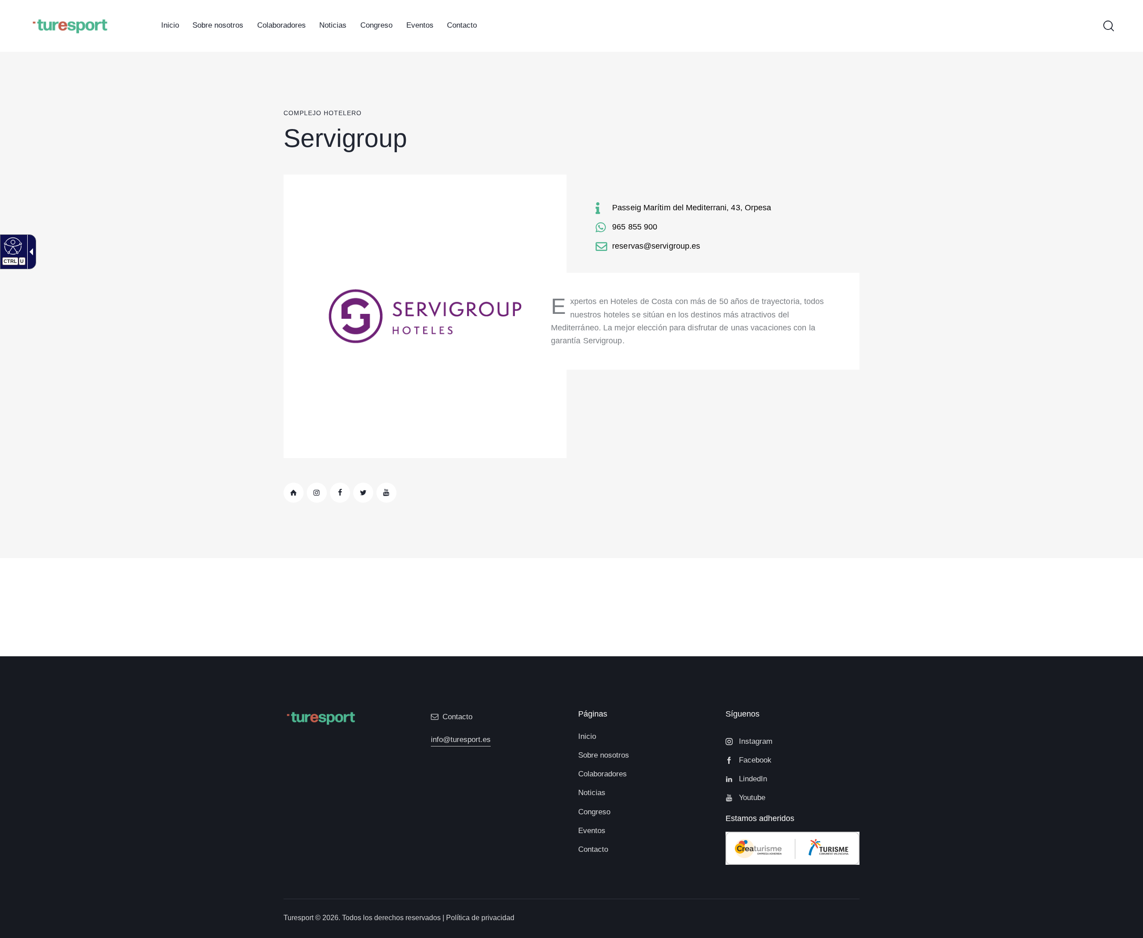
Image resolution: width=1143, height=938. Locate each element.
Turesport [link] (298, 917)
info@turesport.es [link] (461, 739)
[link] (170, 26)
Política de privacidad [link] (480, 917)
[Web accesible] (11, 245)
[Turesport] (70, 25)
